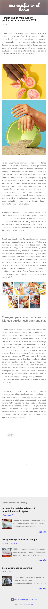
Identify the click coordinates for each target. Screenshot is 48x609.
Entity (10, 435)
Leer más (42, 532)
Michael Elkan (29, 604)
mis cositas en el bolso (24, 7)
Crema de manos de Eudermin (17, 568)
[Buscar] (44, 5)
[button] (44, 18)
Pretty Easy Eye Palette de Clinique (19, 539)
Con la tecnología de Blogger (25, 599)
